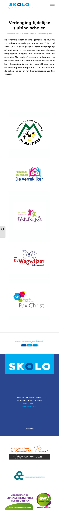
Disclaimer (29, 428)
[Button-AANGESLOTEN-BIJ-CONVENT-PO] (29, 452)
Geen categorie (30, 33)
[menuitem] (51, 5)
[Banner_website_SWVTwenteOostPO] (29, 500)
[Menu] (51, 5)
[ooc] (29, 475)
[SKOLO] (24, 5)
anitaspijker (47, 33)
